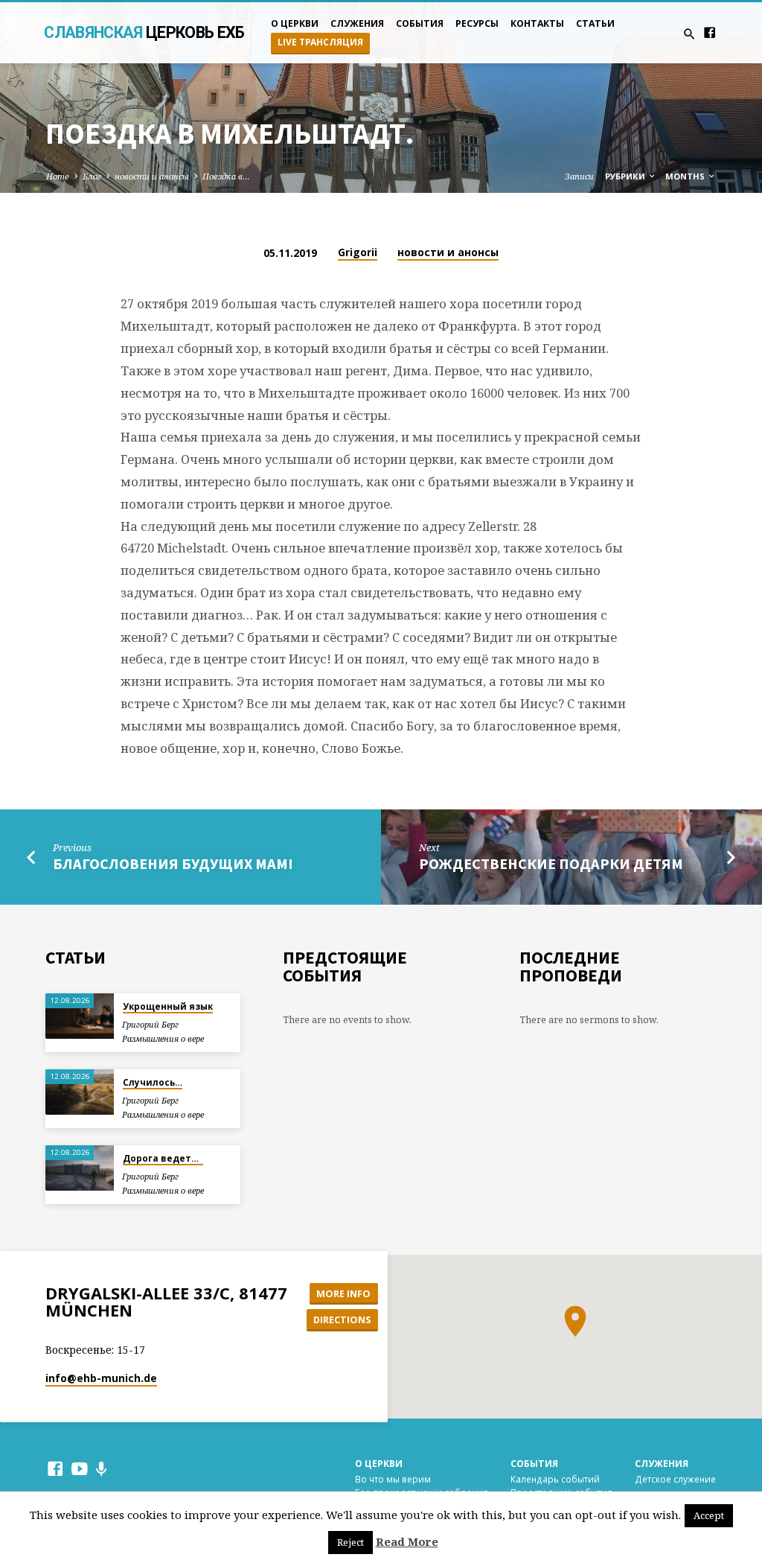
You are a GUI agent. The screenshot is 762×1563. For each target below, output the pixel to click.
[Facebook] (709, 32)
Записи (579, 176)
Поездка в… (226, 176)
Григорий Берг (150, 1024)
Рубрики (626, 176)
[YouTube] (79, 1468)
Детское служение (675, 1479)
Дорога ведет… (163, 1158)
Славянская (144, 32)
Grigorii (357, 252)
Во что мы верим (393, 1479)
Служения (357, 23)
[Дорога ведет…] (79, 1168)
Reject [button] (350, 1542)
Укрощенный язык (168, 1006)
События (420, 23)
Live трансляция (320, 42)
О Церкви (379, 1463)
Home (57, 176)
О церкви (294, 23)
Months (686, 176)
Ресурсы (477, 23)
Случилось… (152, 1082)
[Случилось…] (79, 1092)
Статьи (595, 23)
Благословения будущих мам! (173, 863)
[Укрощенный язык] (79, 1016)
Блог (92, 176)
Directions (342, 1319)
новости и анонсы (152, 176)
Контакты (537, 23)
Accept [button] (709, 1515)
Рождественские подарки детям (551, 863)
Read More (407, 1541)
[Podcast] (101, 1469)
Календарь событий (555, 1479)
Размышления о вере (163, 1038)
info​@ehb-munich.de (101, 1378)
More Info (343, 1293)
